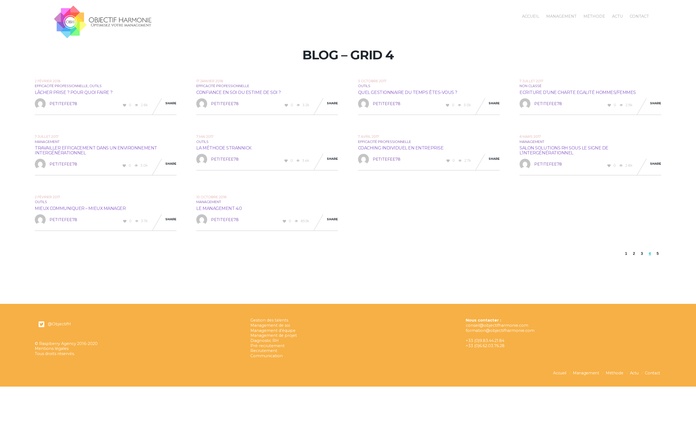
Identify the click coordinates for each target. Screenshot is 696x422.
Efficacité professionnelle (61, 86)
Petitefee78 (63, 103)
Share (170, 103)
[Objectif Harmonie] (103, 36)
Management (561, 16)
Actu (617, 16)
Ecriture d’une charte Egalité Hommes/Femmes (578, 92)
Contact (639, 16)
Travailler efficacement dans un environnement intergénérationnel (96, 150)
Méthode (594, 16)
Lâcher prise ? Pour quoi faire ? (74, 92)
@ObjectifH (59, 324)
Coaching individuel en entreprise (400, 148)
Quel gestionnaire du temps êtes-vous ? (407, 92)
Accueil (530, 16)
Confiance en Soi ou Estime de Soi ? (238, 92)
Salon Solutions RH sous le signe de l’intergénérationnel (564, 150)
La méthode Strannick (223, 148)
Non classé (531, 86)
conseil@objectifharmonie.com (497, 325)
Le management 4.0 (219, 208)
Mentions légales (52, 348)
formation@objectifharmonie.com (500, 330)
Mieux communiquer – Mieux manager (80, 208)
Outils (95, 86)
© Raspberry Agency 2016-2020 (66, 343)
